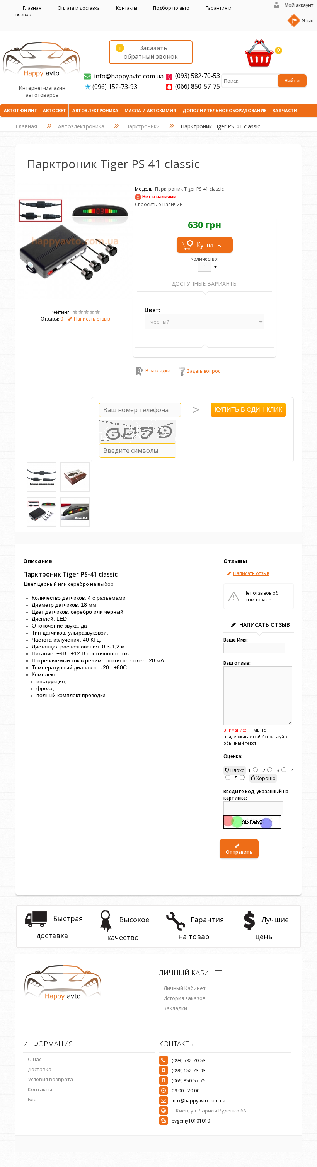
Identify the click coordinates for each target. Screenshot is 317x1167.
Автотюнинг (20, 110)
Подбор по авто (171, 8)
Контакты (126, 8)
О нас (34, 1059)
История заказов (185, 998)
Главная (32, 8)
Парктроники (142, 126)
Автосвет (54, 110)
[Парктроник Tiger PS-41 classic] (75, 297)
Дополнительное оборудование (224, 110)
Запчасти (285, 110)
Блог (33, 1099)
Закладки (175, 1008)
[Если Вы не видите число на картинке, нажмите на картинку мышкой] (137, 431)
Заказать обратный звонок (148, 52)
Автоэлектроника (95, 110)
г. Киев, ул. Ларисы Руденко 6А (209, 1110)
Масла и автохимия (150, 110)
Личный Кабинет (185, 987)
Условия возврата (50, 1079)
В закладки (157, 371)
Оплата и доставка (79, 8)
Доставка (39, 1069)
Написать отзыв (92, 319)
